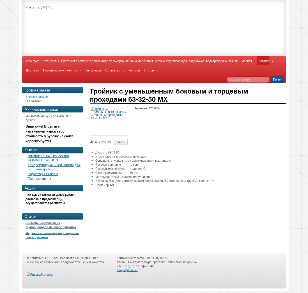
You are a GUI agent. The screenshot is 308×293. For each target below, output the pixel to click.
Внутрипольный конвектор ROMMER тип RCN (48, 157)
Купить (120, 142)
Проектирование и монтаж (59, 70)
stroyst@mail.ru (127, 270)
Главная (246, 61)
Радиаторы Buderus (43, 173)
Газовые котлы (115, 70)
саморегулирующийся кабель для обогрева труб (54, 166)
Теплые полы (93, 70)
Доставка (32, 70)
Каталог (264, 61)
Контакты (135, 70)
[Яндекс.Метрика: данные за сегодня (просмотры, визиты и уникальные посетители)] (40, 274)
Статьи (149, 70)
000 (61, 194)
